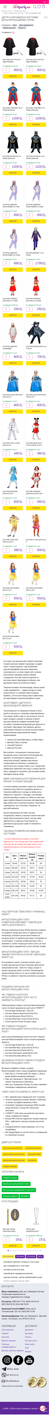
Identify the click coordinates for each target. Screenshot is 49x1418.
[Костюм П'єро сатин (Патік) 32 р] (13, 429)
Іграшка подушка (10, 1196)
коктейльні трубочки (12, 1262)
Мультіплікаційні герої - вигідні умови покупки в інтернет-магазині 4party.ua (24, 954)
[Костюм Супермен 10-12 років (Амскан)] (13, 93)
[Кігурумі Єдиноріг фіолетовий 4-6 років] (13, 238)
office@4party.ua (12, 1381)
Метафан (25, 1196)
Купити (12, 76)
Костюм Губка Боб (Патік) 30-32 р (19, 1050)
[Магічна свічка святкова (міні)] (13, 1216)
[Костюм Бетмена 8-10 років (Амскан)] (13, 142)
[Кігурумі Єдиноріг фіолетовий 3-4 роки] (13, 190)
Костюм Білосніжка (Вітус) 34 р (18, 1056)
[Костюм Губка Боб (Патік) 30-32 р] (13, 525)
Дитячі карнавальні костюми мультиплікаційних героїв (20, 18)
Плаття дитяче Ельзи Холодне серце (20, 1022)
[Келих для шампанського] (36, 1216)
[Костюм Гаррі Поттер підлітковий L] (13, 47)
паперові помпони (33, 1148)
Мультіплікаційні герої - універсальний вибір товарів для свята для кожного (22, 922)
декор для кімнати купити (13, 1160)
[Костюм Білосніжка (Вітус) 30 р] (36, 573)
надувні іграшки (10, 1166)
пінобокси (32, 1160)
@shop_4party (12, 1369)
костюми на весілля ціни (14, 1270)
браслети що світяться (12, 1148)
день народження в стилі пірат (16, 1266)
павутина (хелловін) (27, 976)
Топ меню (20, 1256)
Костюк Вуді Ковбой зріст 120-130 (19, 1011)
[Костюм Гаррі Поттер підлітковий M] (36, 47)
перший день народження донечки (18, 1273)
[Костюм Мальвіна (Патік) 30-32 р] (13, 477)
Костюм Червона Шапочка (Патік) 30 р (21, 1013)
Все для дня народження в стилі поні (18, 1190)
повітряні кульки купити (22, 935)
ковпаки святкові (11, 1277)
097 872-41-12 (12, 1375)
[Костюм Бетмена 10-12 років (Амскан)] (36, 142)
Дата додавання (26, 25)
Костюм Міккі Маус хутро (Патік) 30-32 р (22, 1019)
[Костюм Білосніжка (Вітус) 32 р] (13, 573)
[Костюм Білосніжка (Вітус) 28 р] (13, 622)
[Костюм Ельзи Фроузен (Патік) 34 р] (13, 380)
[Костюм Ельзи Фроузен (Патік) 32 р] (36, 380)
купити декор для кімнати (13, 1154)
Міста (40, 1256)
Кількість (22, 28)
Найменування (9, 28)
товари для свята (19, 933)
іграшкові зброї (34, 1154)
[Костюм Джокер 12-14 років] (36, 238)
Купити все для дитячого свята (16, 1184)
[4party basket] (43, 6)
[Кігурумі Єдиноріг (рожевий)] (13, 332)
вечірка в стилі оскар (30, 1262)
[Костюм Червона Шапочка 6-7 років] (13, 286)
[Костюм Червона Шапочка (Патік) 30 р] (36, 477)
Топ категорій (8, 1256)
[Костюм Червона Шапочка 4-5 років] (36, 286)
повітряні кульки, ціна (30, 962)
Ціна (15, 25)
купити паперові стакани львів (16, 1281)
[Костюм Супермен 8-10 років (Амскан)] (36, 93)
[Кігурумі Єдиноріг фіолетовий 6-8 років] (36, 190)
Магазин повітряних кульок (13, 930)
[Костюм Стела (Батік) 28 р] (36, 525)
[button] (8, 1250)
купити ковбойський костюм (30, 1277)
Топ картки (31, 1256)
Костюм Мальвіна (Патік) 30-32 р (19, 1016)
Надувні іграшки (10, 1178)
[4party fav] (39, 7)
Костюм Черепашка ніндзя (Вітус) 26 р (21, 1053)
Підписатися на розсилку (12, 1386)
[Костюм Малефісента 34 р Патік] (36, 332)
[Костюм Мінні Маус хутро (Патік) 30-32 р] (36, 429)
